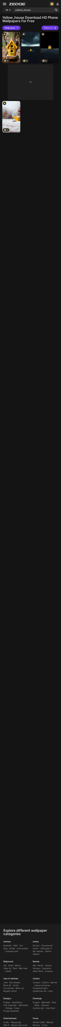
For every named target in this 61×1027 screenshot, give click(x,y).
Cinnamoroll (46, 945)
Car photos (8, 988)
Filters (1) (48, 28)
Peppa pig (16, 1022)
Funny (36, 1018)
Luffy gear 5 (46, 948)
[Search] (56, 10)
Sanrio (48, 951)
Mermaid (46, 1002)
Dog (5, 948)
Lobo (50, 991)
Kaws (16, 1008)
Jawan (8, 971)
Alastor (36, 954)
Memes (49, 1022)
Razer (40, 965)
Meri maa (23, 968)
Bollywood (8, 961)
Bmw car (20, 988)
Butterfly (7, 945)
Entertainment (9, 1018)
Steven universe (42, 985)
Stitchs (45, 982)
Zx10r (15, 985)
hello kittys (38, 971)
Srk (5, 965)
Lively (6, 1022)
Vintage (8, 1008)
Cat (21, 945)
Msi (34, 965)
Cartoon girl (38, 1008)
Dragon (36, 1002)
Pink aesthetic (10, 1005)
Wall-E (6, 1025)
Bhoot (18, 965)
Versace (36, 968)
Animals (7, 941)
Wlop (36, 1005)
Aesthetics (17, 1002)
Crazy (44, 1025)
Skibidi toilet (39, 1022)
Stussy (48, 965)
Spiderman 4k (39, 991)
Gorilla (12, 948)
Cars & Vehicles (10, 978)
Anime (36, 941)
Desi (15, 968)
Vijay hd (7, 968)
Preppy (6, 1002)
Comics (36, 978)
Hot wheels (14, 982)
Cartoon (36, 982)
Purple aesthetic (11, 1011)
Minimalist (23, 1005)
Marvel (54, 982)
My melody (38, 951)
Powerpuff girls (40, 988)
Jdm (5, 982)
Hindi (10, 965)
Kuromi (36, 945)
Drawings (37, 998)
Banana (36, 1025)
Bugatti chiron (10, 991)
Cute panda (22, 948)
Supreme (46, 968)
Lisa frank (50, 1008)
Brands (36, 961)
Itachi (35, 948)
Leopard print (11, 951)
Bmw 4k (7, 985)
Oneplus (49, 971)
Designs (7, 998)
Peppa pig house (19, 1025)
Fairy (54, 1002)
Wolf (15, 945)
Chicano (45, 1005)
